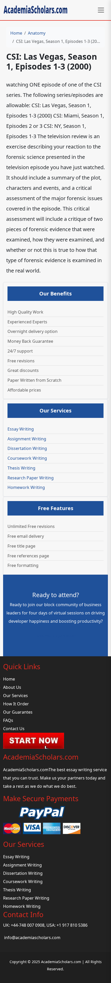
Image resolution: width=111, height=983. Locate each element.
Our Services (15, 695)
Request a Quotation (55, 635)
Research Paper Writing (30, 478)
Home (16, 33)
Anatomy (36, 33)
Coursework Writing (27, 458)
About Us (12, 687)
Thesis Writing (21, 468)
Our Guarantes (18, 712)
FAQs (8, 720)
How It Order (16, 704)
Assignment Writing (26, 439)
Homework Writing (26, 487)
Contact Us (14, 728)
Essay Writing (20, 429)
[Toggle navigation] (101, 10)
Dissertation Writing (27, 448)
